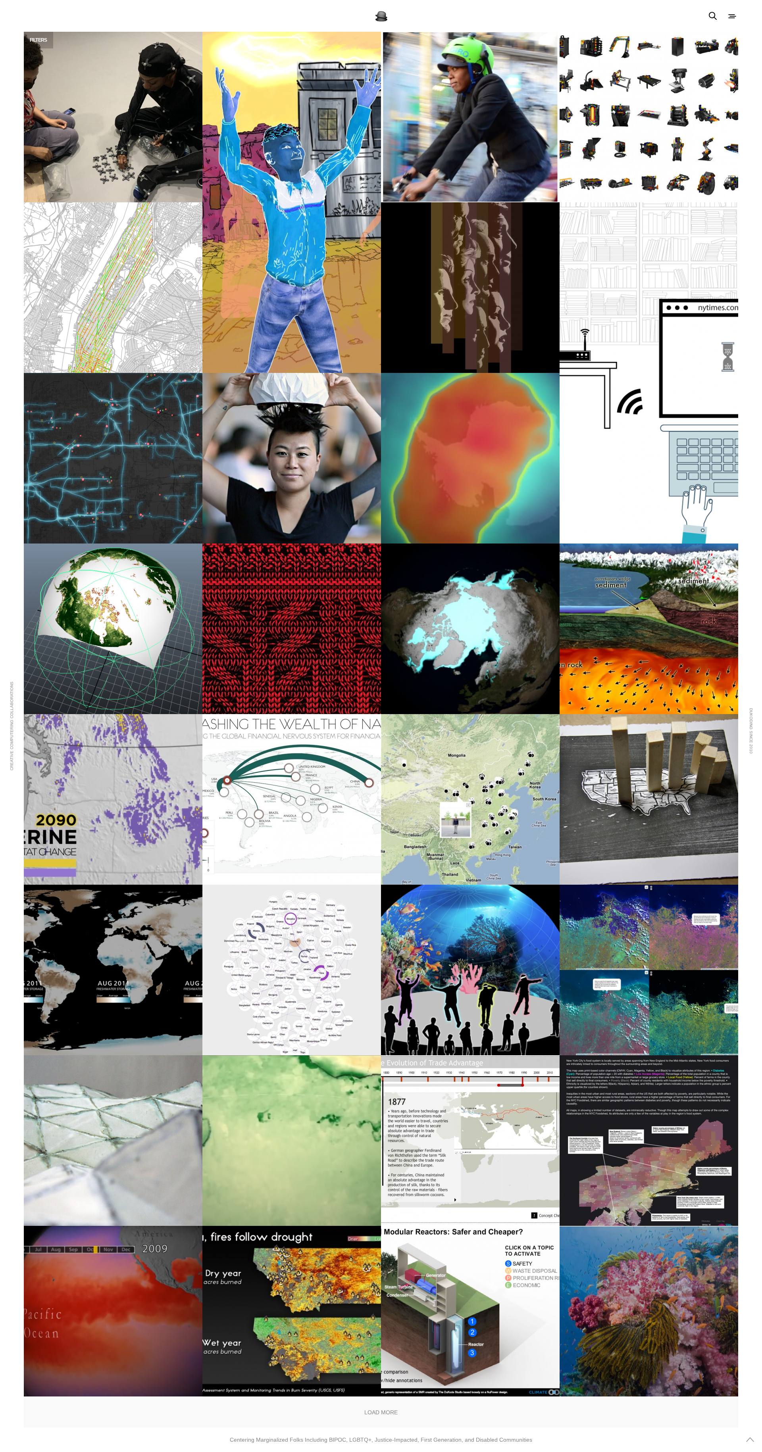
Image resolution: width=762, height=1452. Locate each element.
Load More (381, 1412)
